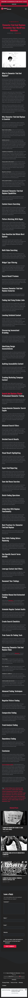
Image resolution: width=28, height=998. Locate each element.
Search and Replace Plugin (12, 393)
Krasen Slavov (18, 33)
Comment (6, 902)
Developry (14, 979)
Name (5, 918)
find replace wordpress (12, 798)
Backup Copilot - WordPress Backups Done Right (17, 991)
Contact (4, 985)
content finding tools (10, 788)
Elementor (10, 600)
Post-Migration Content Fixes (14, 21)
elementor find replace (11, 793)
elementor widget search (11, 796)
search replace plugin (13, 799)
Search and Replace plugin (7, 764)
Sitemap (21, 982)
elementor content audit (12, 789)
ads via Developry (15, 993)
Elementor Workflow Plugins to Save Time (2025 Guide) (13, 828)
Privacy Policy (5, 982)
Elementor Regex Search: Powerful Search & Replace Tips (12, 878)
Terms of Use (14, 982)
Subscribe (14, 4)
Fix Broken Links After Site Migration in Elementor (13, 853)
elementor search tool (11, 794)
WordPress (11, 976)
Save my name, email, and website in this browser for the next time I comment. (14, 941)
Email (5, 925)
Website (6, 932)
